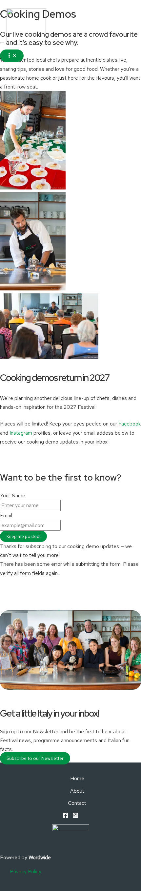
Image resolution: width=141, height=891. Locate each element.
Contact (77, 803)
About (77, 790)
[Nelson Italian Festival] (26, 28)
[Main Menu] (12, 56)
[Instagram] (75, 816)
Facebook (129, 423)
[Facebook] (66, 816)
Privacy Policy (25, 871)
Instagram (21, 432)
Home (77, 778)
